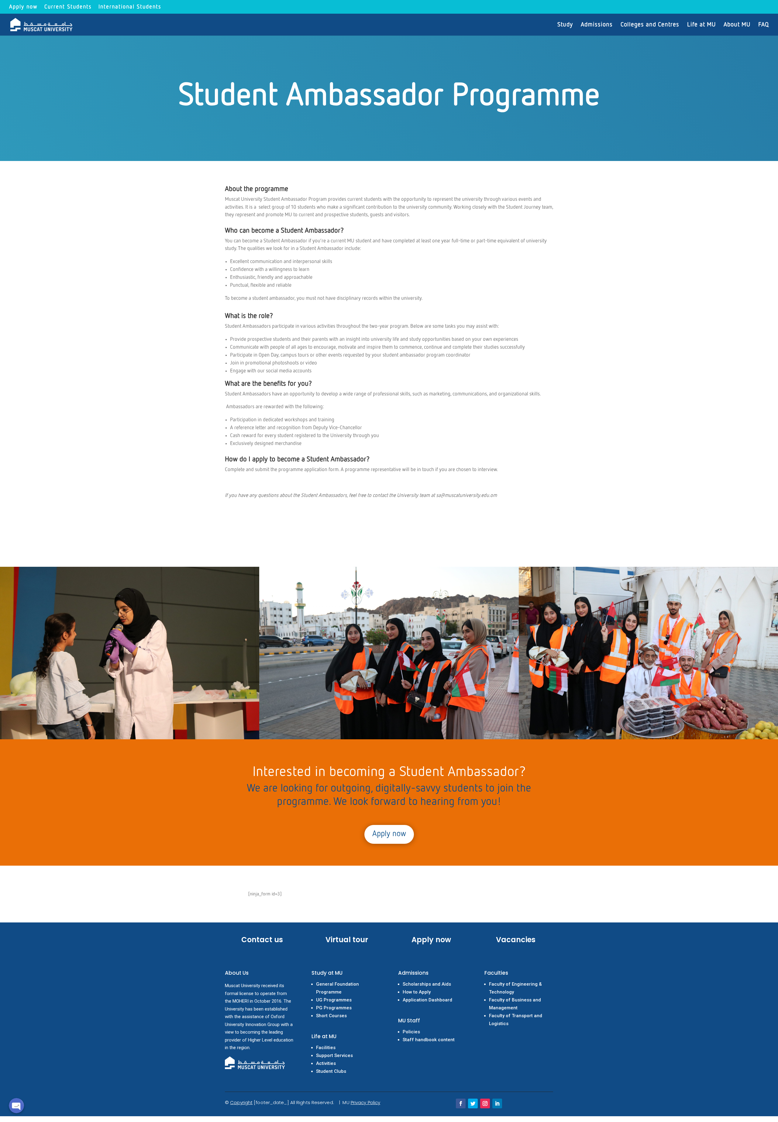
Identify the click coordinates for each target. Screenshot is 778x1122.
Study (565, 25)
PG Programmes (334, 1008)
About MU (737, 25)
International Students (129, 7)
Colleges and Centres (650, 25)
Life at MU (701, 25)
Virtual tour (346, 940)
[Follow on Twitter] (473, 1103)
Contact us (262, 940)
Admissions (597, 25)
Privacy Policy (365, 1102)
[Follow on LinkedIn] (497, 1103)
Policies (411, 1032)
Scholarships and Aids (427, 984)
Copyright (241, 1102)
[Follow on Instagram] (485, 1103)
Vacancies (515, 940)
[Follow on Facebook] (461, 1103)
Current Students (68, 7)
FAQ (763, 25)
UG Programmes (334, 1000)
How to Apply (417, 992)
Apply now (23, 7)
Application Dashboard (427, 1000)
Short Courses (331, 1015)
